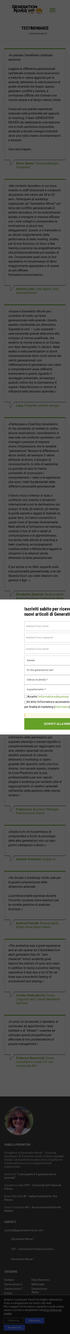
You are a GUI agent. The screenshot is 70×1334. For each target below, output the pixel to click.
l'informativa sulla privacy (53, 696)
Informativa (62, 706)
